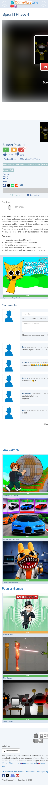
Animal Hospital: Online (10, 582)
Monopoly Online (8, 634)
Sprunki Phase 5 (8, 721)
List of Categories (11, 763)
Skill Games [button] (20, 164)
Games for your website (14, 771)
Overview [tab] (16, 195)
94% (6, 149)
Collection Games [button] (33, 164)
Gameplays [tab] (34, 195)
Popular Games (12, 588)
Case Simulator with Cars (11, 539)
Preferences (31, 771)
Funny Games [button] (8, 164)
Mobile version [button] (12, 750)
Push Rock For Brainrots (10, 496)
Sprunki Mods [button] (8, 170)
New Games (10, 449)
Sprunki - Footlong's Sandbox (12, 298)
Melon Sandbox (7, 678)
